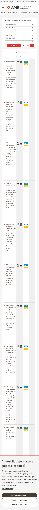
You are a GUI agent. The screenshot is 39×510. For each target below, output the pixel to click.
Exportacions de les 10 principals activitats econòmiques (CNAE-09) (10, 67)
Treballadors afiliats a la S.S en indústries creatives (11, 309)
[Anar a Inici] (3, 12)
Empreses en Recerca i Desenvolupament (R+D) (11, 227)
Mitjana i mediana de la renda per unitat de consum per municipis (10, 270)
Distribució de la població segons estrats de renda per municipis (11, 350)
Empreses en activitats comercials (10, 104)
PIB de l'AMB (10, 427)
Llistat (32, 45)
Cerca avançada (15, 45)
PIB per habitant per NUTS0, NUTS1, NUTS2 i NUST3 (11, 146)
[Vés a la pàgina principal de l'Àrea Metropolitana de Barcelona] (19, 7)
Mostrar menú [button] (2, 7)
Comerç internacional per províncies (10, 186)
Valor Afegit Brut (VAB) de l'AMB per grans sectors (11, 390)
